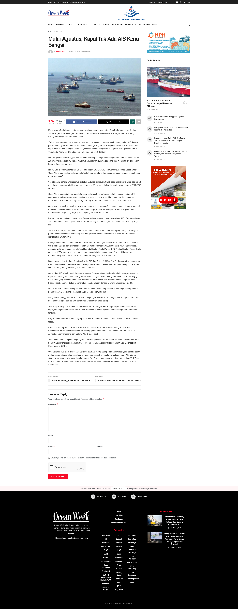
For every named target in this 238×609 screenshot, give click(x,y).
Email (51, 446)
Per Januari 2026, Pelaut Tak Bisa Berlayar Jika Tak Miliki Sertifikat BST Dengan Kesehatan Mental (170, 140)
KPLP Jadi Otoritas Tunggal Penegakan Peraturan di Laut (169, 117)
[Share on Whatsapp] (132, 121)
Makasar (118, 561)
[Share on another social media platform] (138, 121)
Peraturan (130, 24)
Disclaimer (65, 2)
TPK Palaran (132, 562)
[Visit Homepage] (59, 13)
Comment (53, 404)
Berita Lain (117, 24)
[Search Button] (189, 25)
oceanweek (60, 51)
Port (71, 24)
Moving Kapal (119, 573)
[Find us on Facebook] (173, 2)
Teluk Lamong (132, 547)
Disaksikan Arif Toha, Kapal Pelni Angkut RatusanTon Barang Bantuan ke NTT (174, 520)
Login (187, 2)
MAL (119, 565)
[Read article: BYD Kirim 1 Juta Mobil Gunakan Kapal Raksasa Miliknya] (168, 82)
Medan (119, 568)
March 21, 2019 (74, 51)
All (106, 539)
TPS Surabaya (132, 573)
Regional (119, 589)
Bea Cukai (106, 542)
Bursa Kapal (106, 561)
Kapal (119, 554)
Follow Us (120, 489)
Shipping (60, 24)
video (132, 582)
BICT (106, 550)
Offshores (119, 578)
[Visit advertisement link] (131, 13)
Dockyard (82, 24)
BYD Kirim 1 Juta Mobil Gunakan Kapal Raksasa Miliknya (159, 103)
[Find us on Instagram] (180, 2)
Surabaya (132, 542)
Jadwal (95, 24)
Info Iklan (57, 2)
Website (100, 446)
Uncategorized (133, 578)
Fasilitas (105, 583)
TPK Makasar (132, 557)
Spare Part (132, 539)
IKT (119, 535)
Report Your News (148, 24)
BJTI (106, 554)
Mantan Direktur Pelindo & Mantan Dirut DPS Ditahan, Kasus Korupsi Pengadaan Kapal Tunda (171, 153)
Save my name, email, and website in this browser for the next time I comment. (84, 457)
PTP (119, 586)
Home (50, 2)
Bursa (106, 24)
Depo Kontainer (106, 566)
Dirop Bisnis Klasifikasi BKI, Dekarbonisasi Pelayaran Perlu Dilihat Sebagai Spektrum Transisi (174, 538)
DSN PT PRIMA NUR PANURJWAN (105, 577)
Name (51, 435)
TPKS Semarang (132, 567)
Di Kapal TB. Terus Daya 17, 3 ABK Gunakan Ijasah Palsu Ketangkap (171, 128)
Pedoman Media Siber (77, 2)
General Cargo (106, 588)
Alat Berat (106, 535)
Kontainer (119, 557)
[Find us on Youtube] (177, 2)
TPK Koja (132, 552)
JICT (119, 550)
